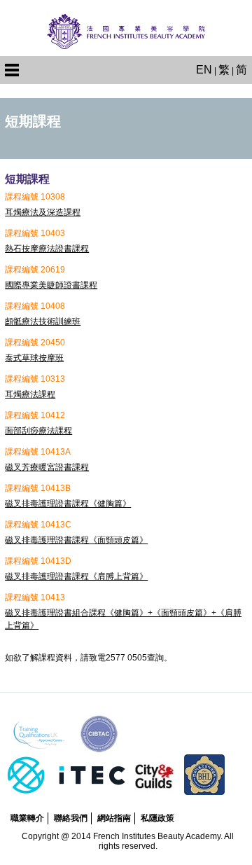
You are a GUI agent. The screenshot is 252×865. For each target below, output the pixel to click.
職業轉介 (27, 818)
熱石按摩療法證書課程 (47, 249)
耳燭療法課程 (30, 394)
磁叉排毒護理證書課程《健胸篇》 (68, 503)
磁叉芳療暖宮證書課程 (47, 467)
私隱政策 (157, 818)
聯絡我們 (71, 818)
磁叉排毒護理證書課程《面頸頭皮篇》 (76, 540)
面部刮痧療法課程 (38, 431)
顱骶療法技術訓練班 (42, 321)
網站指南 (114, 818)
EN (204, 70)
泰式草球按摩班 (34, 358)
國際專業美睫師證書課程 (51, 285)
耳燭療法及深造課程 (42, 212)
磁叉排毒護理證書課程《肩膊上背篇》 (76, 576)
